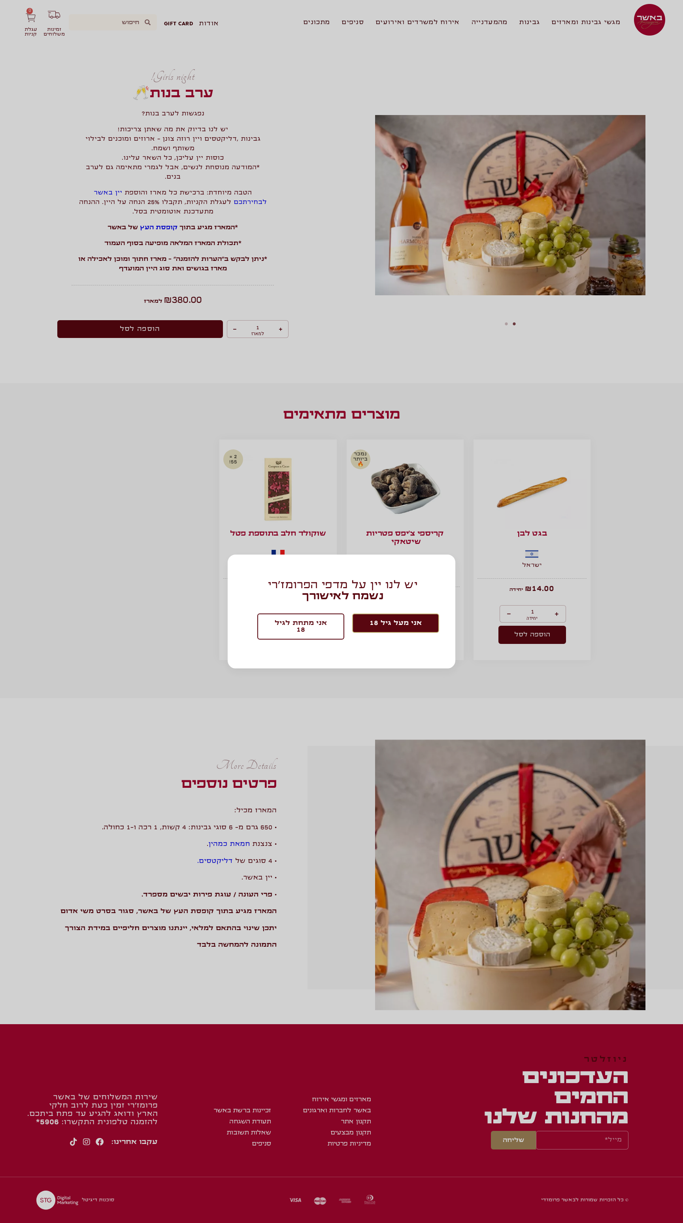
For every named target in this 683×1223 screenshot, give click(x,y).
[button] (395, 623)
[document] (341, 611)
